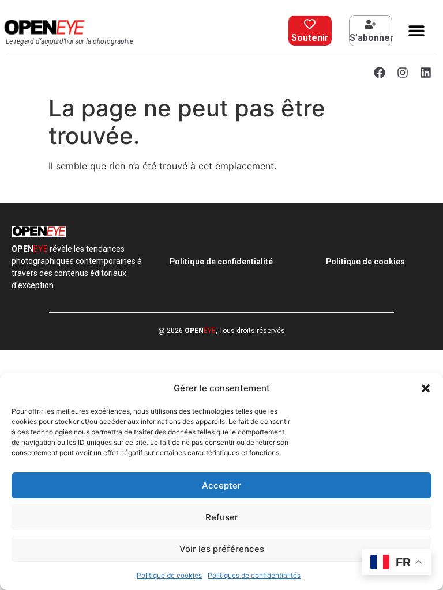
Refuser (221, 517)
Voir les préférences (221, 548)
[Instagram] (402, 72)
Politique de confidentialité (221, 261)
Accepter (221, 485)
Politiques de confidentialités (254, 575)
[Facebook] (379, 72)
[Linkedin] (425, 72)
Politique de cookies (169, 575)
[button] (425, 388)
